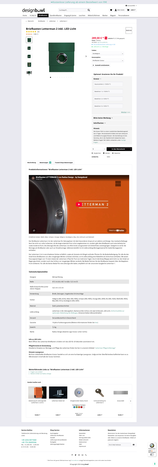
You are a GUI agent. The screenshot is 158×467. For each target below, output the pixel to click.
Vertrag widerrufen (85, 437)
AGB (80, 444)
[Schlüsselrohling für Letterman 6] (99, 392)
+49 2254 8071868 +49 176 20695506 (28, 441)
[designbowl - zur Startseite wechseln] (33, 10)
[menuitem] (74, 10)
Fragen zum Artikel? (36, 372)
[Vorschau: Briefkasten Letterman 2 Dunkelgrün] (29, 40)
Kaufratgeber (54, 433)
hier (96, 323)
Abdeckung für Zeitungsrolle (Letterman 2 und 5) (37, 401)
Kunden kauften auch (34, 382)
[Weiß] (84, 408)
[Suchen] (89, 10)
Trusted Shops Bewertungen (64, 162)
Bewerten (117, 153)
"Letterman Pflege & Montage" (105, 348)
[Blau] (74, 408)
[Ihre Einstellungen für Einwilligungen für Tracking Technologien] (155, 464)
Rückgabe (53, 442)
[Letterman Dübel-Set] (58, 392)
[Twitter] (75, 454)
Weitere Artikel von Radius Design (40, 374)
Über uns (82, 435)
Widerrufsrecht (83, 440)
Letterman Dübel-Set (58, 401)
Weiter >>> (125, 112)
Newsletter (82, 433)
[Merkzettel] (111, 10)
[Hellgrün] (77, 408)
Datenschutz (83, 442)
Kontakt (52, 437)
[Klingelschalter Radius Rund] (79, 392)
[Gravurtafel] (120, 392)
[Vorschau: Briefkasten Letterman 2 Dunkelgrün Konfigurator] (29, 56)
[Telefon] (85, 454)
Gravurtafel (120, 401)
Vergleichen (97, 153)
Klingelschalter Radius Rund (79, 401)
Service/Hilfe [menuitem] (131, 5)
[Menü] (155, 443)
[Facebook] (72, 454)
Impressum (82, 446)
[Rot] (81, 408)
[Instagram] (79, 454)
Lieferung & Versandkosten (58, 440)
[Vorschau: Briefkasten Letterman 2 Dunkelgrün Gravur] (29, 48)
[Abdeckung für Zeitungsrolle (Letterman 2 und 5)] (37, 392)
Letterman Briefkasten (57, 435)
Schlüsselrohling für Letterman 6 (100, 401)
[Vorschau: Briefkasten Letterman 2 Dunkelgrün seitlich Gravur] (29, 73)
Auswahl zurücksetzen (102, 65)
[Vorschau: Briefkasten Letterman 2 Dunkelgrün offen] (29, 64)
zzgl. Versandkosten (102, 42)
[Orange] (79, 408)
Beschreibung (31, 162)
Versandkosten (75, 460)
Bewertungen (45, 162)
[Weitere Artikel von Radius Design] (129, 30)
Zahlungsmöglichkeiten (57, 444)
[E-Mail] (82, 454)
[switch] (152, 454)
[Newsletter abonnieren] (134, 445)
